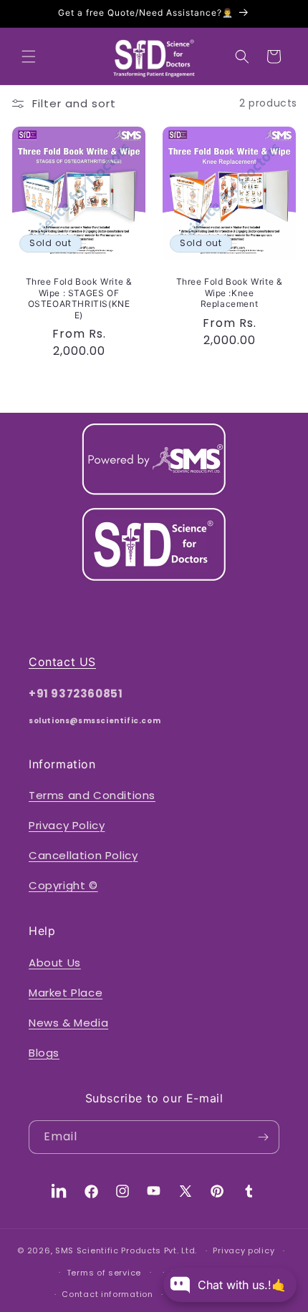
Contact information (107, 1294)
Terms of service (104, 1272)
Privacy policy (243, 1250)
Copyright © (63, 885)
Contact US (62, 662)
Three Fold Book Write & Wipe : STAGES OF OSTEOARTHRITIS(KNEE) (79, 298)
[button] (28, 56)
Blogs (44, 1052)
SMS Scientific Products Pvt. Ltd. (127, 1250)
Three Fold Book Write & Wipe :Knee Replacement (229, 292)
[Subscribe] (263, 1137)
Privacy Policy (67, 825)
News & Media (68, 1022)
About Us (55, 962)
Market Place (65, 992)
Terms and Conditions (92, 795)
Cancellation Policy (83, 855)
